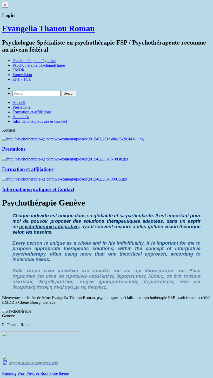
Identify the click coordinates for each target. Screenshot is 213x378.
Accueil (18, 102)
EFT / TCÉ (21, 79)
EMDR (18, 70)
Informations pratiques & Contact (39, 121)
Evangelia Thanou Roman (48, 28)
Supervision (22, 74)
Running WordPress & (21, 373)
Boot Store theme (54, 373)
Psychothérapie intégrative (34, 60)
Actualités (20, 116)
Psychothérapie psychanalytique (38, 65)
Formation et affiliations (31, 112)
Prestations (21, 107)
